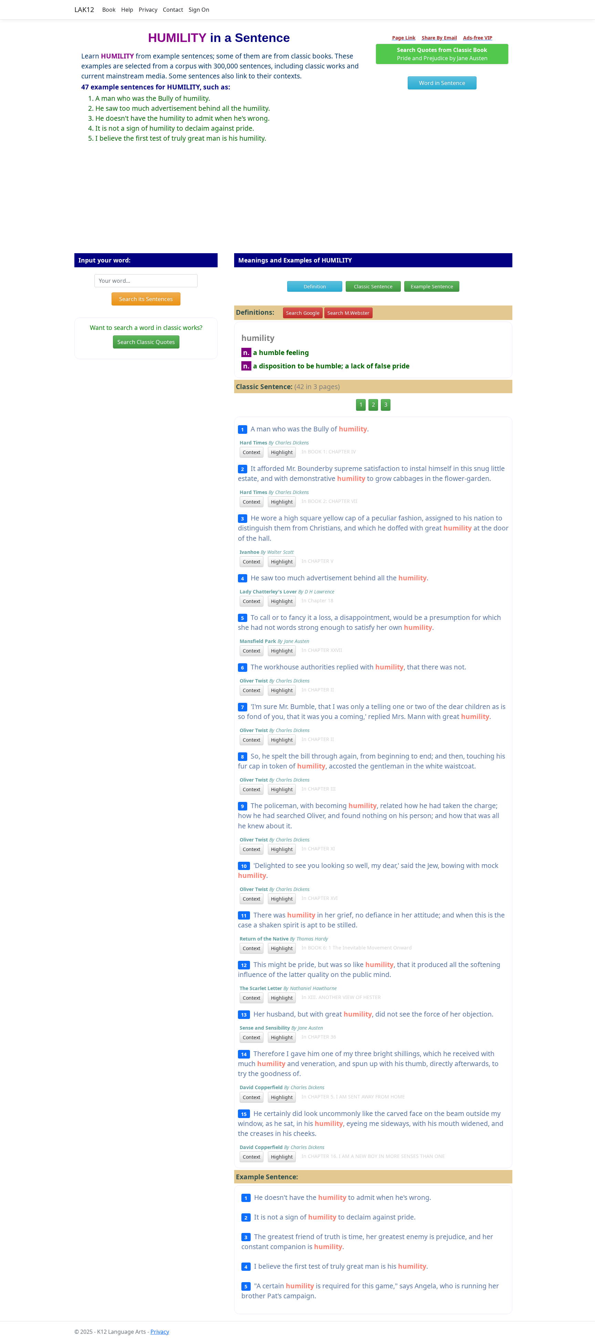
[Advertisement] (297, 203)
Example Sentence (432, 286)
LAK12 (84, 9)
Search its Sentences (146, 299)
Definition (315, 286)
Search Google (303, 313)
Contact (173, 9)
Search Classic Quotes (146, 342)
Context (251, 452)
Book (109, 9)
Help (127, 9)
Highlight (282, 452)
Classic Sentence (373, 286)
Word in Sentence (442, 83)
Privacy (148, 9)
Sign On (199, 9)
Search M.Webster (348, 313)
